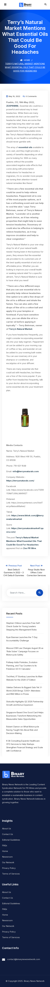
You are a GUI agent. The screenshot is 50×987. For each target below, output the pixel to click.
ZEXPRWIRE (12, 106)
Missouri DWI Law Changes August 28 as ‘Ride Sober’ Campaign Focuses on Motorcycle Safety (24, 651)
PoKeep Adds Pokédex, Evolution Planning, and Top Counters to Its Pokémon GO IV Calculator (21, 665)
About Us (6, 828)
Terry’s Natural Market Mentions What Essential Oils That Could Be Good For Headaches (24, 541)
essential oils (25, 147)
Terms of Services (11, 873)
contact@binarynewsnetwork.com (23, 959)
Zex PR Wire (29, 548)
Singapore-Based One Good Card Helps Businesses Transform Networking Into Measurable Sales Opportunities (24, 715)
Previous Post (13, 570)
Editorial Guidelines (11, 840)
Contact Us (7, 834)
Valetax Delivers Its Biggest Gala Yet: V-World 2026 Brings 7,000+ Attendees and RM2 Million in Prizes (24, 690)
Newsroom (7, 856)
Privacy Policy (9, 868)
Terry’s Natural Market (20, 329)
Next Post (36, 570)
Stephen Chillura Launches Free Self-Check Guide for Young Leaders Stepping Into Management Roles (23, 626)
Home (26, 60)
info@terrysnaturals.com (26, 471)
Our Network (8, 862)
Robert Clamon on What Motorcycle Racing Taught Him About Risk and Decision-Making (22, 729)
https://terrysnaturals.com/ (20, 480)
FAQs (4, 845)
